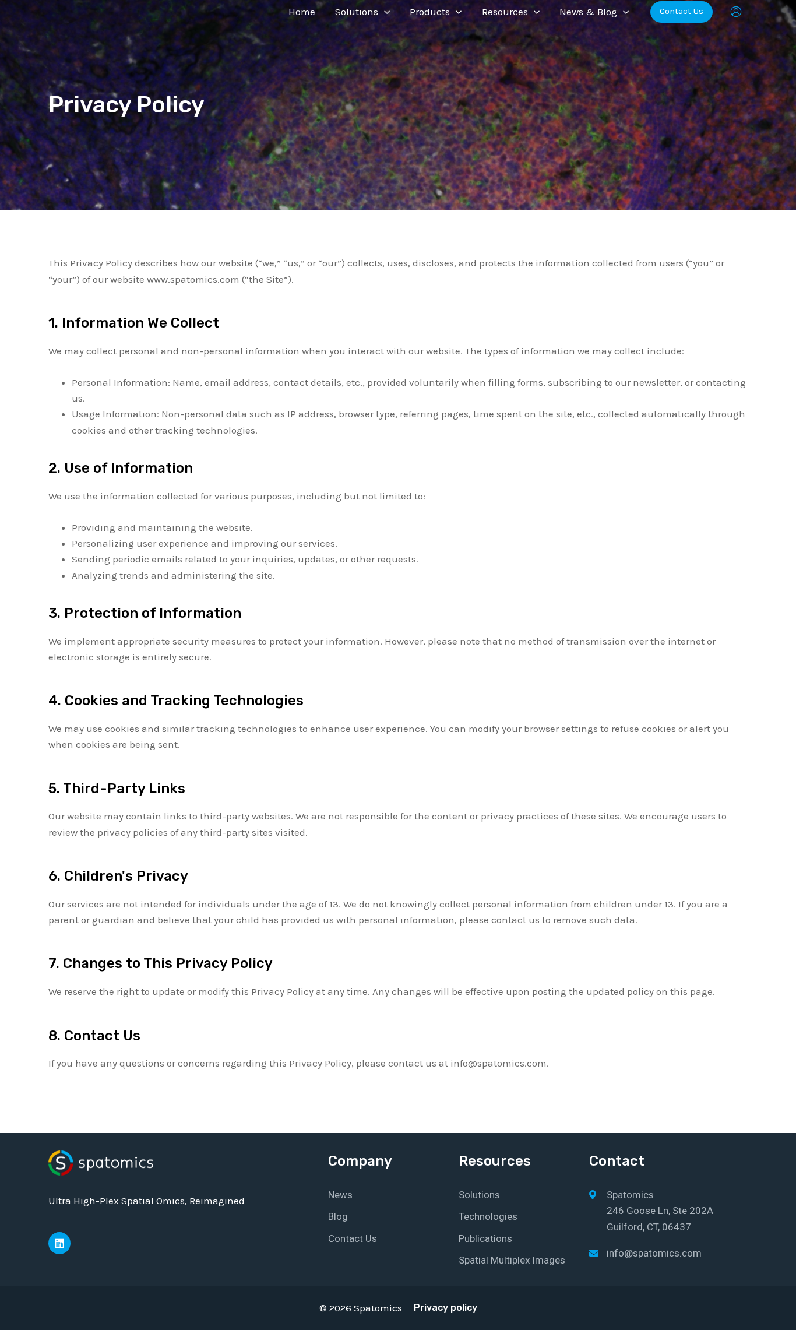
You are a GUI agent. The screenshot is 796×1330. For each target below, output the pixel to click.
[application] (384, 11)
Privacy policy (445, 1307)
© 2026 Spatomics (360, 1308)
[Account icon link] (736, 11)
